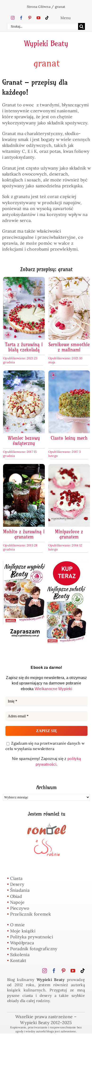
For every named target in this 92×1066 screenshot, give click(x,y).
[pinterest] (30, 18)
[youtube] (38, 18)
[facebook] (21, 18)
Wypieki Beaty (46, 43)
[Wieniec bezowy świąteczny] (24, 373)
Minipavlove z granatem (69, 534)
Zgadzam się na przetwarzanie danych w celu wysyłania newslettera (45, 746)
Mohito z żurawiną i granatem (24, 534)
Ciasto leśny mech (69, 438)
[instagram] (13, 18)
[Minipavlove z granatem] (69, 467)
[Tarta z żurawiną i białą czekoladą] (24, 280)
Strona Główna (39, 6)
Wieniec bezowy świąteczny (24, 440)
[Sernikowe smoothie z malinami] (69, 280)
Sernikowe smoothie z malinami (69, 347)
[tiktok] (47, 18)
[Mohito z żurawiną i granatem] (24, 467)
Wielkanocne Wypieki (53, 689)
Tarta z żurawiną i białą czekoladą (24, 347)
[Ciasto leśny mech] (69, 373)
